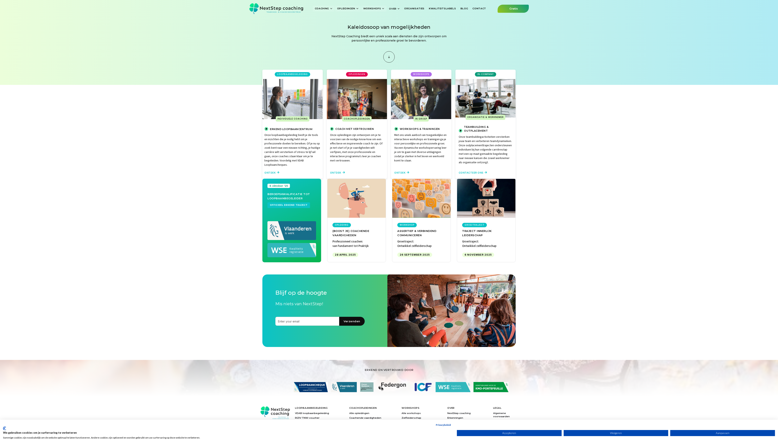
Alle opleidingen (359, 413)
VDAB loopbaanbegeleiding (312, 413)
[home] (276, 8)
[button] (324, 8)
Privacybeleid (443, 424)
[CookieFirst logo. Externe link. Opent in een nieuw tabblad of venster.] (4, 428)
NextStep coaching (459, 413)
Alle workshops (411, 413)
